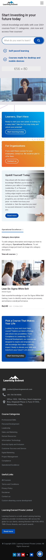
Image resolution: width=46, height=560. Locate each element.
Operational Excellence (10, 465)
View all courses (8, 254)
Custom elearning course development (17, 501)
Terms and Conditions (10, 484)
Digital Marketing (8, 453)
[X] (27, 554)
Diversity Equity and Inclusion (13, 444)
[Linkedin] (14, 554)
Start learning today (15, 132)
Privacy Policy (7, 488)
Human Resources (9, 436)
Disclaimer (6, 492)
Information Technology (11, 440)
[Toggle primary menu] (42, 3)
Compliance (6, 461)
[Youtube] (23, 554)
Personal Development (10, 424)
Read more (12, 215)
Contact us (11, 161)
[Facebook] (19, 554)
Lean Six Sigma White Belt (15, 289)
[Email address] (31, 554)
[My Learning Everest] (10, 3)
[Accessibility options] (40, 554)
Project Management (10, 457)
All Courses (6, 480)
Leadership (6, 428)
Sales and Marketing (9, 432)
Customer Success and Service (14, 448)
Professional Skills (9, 420)
